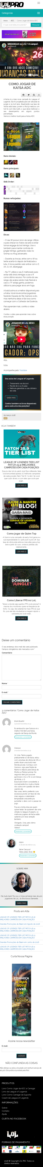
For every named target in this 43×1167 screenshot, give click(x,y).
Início (6, 21)
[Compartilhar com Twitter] (28, 95)
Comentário (7, 653)
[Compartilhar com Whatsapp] (39, 95)
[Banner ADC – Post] (21, 136)
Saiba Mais (21, 903)
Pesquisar (36, 25)
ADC (12, 21)
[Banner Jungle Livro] (21, 1000)
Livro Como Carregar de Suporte (16, 1095)
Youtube (23, 370)
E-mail (4, 692)
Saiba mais (11, 398)
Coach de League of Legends (15, 1098)
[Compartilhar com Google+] (34, 95)
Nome (4, 683)
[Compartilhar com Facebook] (23, 95)
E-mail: (5, 1046)
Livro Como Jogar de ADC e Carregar (18, 1088)
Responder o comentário (23, 737)
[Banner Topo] (21, 34)
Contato (5, 1111)
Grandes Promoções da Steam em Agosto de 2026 (20, 924)
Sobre (4, 1108)
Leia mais (21, 485)
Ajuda (4, 1114)
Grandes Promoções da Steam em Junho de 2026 (19, 942)
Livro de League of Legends (14, 1091)
